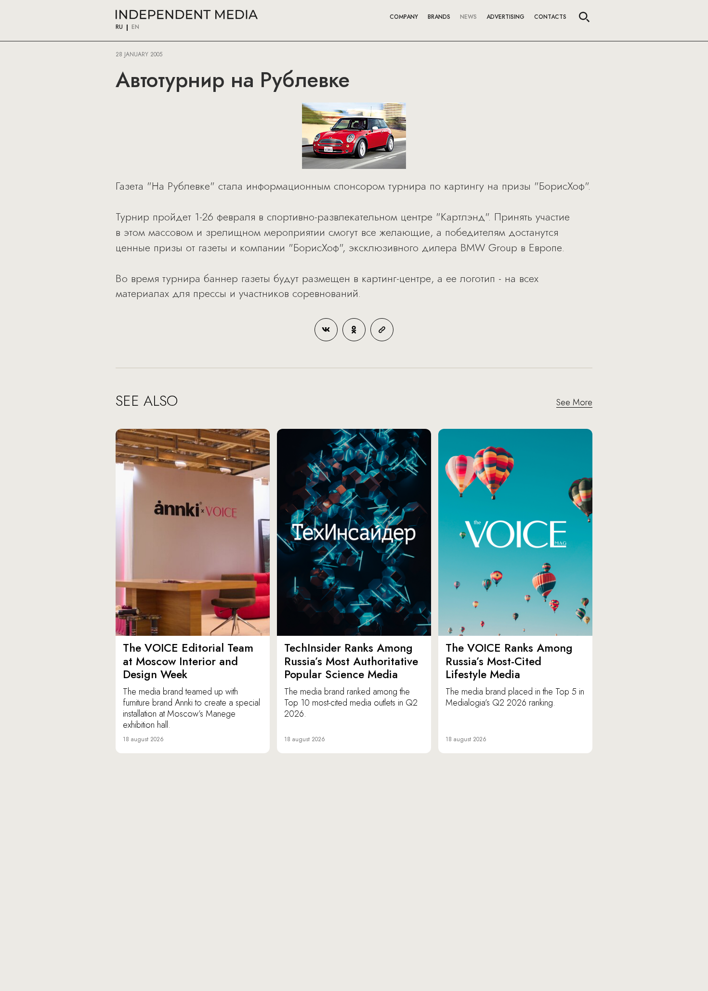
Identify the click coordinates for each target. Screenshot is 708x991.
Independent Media (187, 14)
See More (574, 403)
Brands (439, 17)
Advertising (505, 17)
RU (119, 27)
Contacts (550, 17)
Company (404, 17)
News (468, 17)
